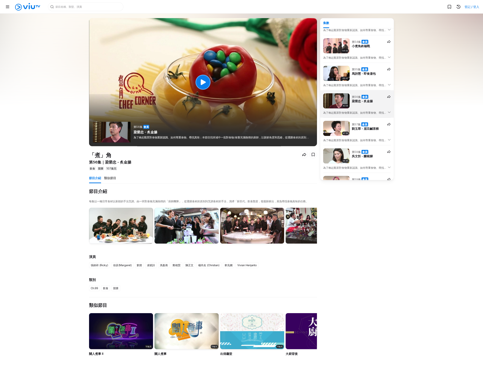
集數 (326, 23)
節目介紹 (95, 178)
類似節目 (110, 178)
